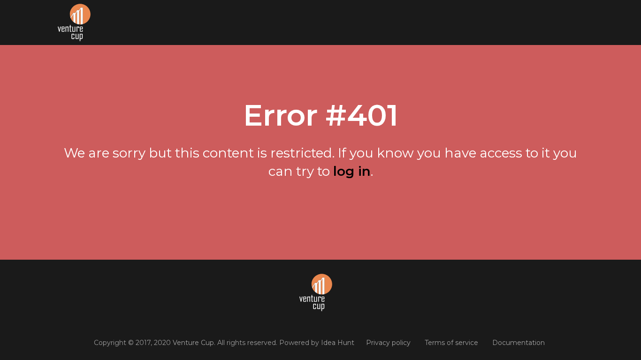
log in (352, 171)
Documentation (518, 342)
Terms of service (451, 342)
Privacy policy (388, 342)
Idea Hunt (337, 342)
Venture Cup (193, 342)
